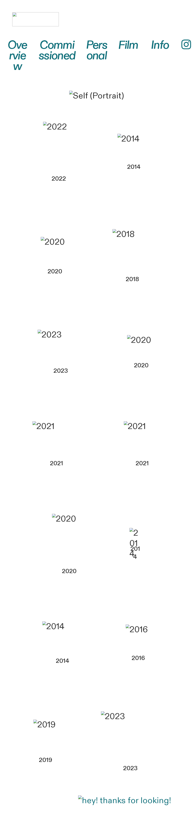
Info (160, 45)
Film (128, 45)
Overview (17, 55)
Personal (96, 50)
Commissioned (57, 50)
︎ (186, 45)
